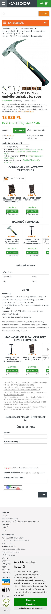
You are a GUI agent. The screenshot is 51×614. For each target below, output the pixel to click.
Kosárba (13, 211)
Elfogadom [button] (30, 600)
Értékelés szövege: (12, 442)
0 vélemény (17, 101)
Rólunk (5, 558)
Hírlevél (5, 524)
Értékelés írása (29, 101)
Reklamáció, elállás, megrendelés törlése (20, 521)
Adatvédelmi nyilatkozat (13, 538)
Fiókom (5, 516)
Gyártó (5, 527)
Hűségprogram (8, 555)
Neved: (7, 432)
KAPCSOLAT (6, 570)
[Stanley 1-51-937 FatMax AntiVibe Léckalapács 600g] (25, 62)
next (45, 241)
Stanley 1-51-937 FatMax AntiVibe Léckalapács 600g (22, 36)
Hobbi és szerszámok (24, 29)
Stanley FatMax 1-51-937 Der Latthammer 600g (22, 390)
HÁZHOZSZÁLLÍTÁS (9, 564)
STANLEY (10, 136)
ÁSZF (4, 567)
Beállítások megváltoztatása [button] (30, 608)
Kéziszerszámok (9, 31)
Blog (4, 530)
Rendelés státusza (10, 519)
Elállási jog (7, 544)
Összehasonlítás (37, 130)
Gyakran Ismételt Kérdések (13, 549)
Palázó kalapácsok (13, 34)
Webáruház (7, 29)
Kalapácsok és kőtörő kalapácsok (32, 31)
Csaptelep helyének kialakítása (15, 541)
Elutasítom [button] (30, 604)
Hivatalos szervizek (10, 552)
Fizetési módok (8, 547)
